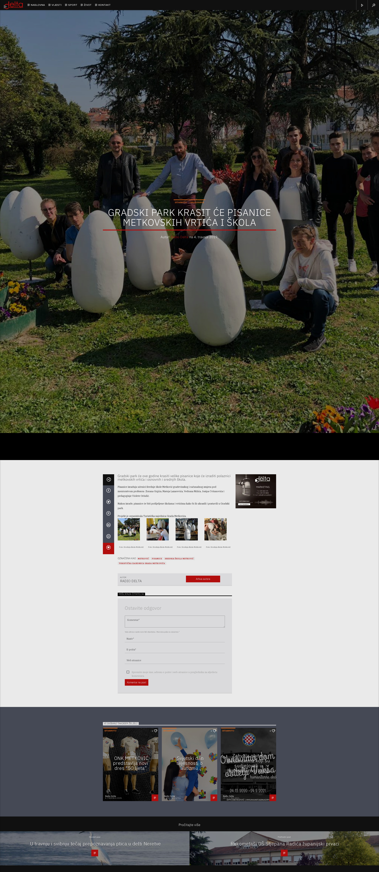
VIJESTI (57, 5)
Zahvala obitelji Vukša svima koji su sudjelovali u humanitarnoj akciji (248, 805)
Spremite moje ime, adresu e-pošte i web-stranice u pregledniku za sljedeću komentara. (174, 715)
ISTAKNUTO (181, 222)
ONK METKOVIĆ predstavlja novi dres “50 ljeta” (130, 806)
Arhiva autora (203, 621)
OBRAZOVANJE (197, 222)
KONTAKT (104, 5)
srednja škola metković (179, 601)
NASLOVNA (38, 5)
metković (143, 601)
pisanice (157, 601)
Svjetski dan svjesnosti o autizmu (190, 806)
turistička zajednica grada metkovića (142, 606)
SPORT (72, 5)
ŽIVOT (88, 5)
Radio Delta (179, 257)
